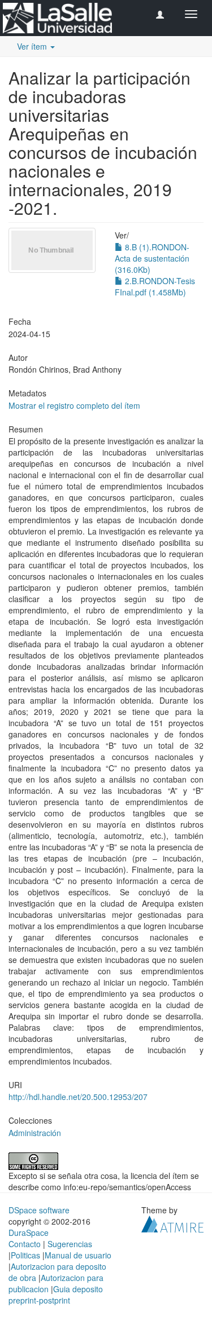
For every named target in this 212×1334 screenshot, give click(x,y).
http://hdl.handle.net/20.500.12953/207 (78, 1096)
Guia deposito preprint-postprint (55, 1294)
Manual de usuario (78, 1255)
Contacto (24, 1243)
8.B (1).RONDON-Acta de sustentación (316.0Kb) (152, 258)
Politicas (25, 1255)
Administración (34, 1132)
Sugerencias (69, 1243)
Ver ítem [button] (33, 46)
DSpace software (39, 1210)
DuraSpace (28, 1232)
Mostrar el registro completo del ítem (74, 405)
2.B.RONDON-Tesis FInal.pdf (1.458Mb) (155, 286)
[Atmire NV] (172, 1222)
